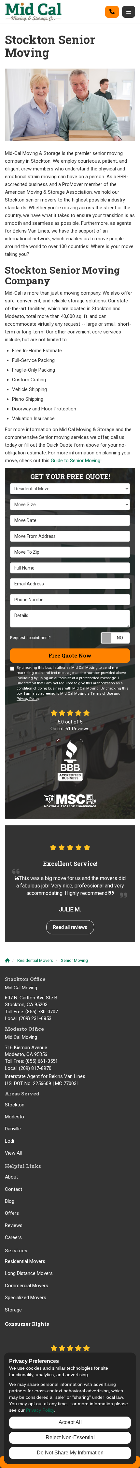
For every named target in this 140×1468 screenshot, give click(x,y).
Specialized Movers (25, 1297)
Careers (13, 1237)
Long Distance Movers (29, 1273)
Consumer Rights (27, 1324)
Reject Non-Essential (70, 1437)
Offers (12, 1213)
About (11, 1177)
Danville (13, 1129)
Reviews (13, 1225)
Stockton (14, 1105)
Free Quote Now (70, 655)
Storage (13, 1310)
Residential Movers (25, 1261)
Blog (9, 1201)
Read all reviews (70, 927)
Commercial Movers (26, 1286)
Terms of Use (102, 693)
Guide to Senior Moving (75, 460)
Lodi (9, 1141)
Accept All (70, 1422)
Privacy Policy (28, 699)
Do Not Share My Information (70, 1452)
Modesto (14, 1117)
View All (13, 1153)
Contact (13, 1189)
